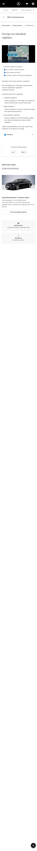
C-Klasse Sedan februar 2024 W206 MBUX (17, 25)
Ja (12, 152)
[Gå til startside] (18, 4)
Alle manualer (6, 25)
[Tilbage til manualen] (4, 17)
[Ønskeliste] (27, 3)
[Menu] (3, 3)
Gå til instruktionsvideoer (18, 212)
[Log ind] (33, 4)
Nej (23, 152)
